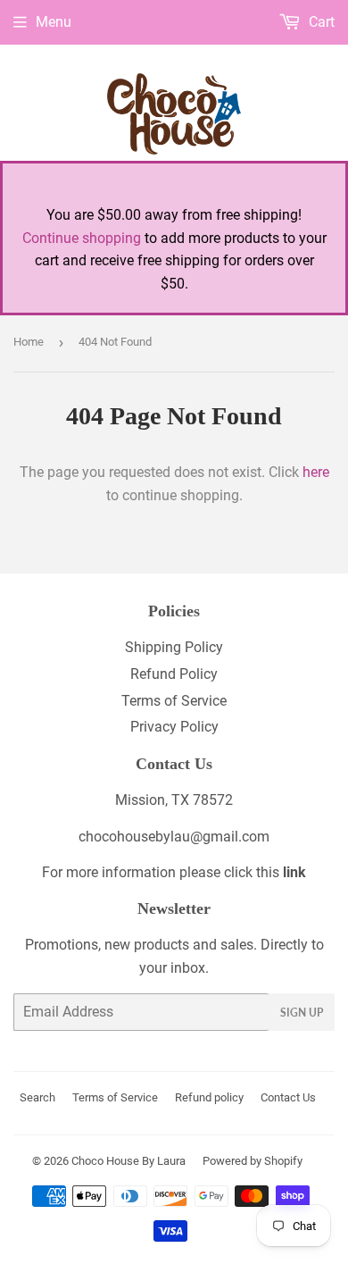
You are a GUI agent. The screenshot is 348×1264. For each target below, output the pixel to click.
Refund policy (209, 1097)
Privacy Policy (174, 726)
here (315, 472)
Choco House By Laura (128, 1161)
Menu (53, 21)
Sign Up (301, 1012)
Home (28, 341)
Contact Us (288, 1097)
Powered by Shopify (252, 1161)
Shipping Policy (174, 647)
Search (37, 1097)
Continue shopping (81, 238)
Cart (320, 21)
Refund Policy (174, 673)
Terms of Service (174, 700)
